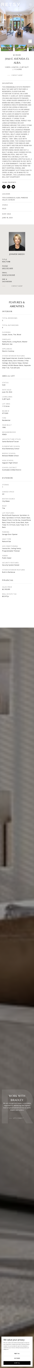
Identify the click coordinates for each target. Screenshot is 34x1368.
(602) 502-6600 (7, 268)
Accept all (17, 1363)
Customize (17, 1358)
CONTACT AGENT (17, 286)
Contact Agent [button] (17, 75)
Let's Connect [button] (18, 1118)
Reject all (17, 1353)
